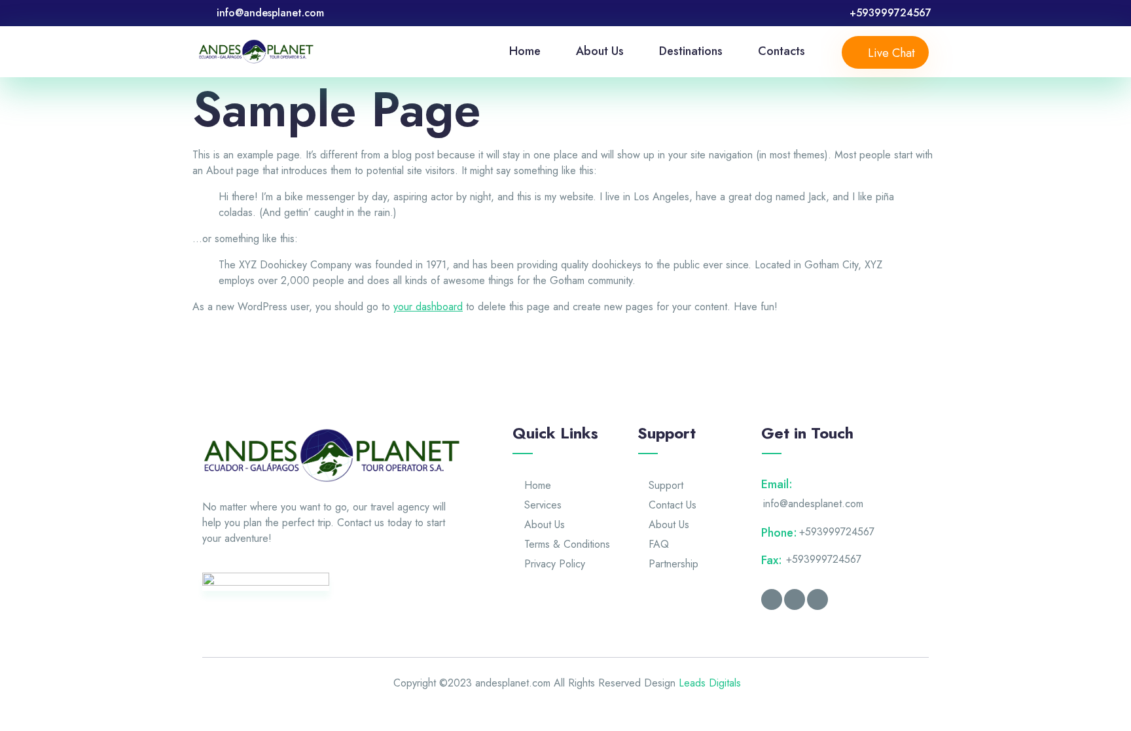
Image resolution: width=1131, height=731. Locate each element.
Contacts (781, 51)
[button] (885, 52)
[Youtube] (817, 599)
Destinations (691, 51)
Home (525, 51)
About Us (600, 51)
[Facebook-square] (771, 599)
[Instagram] (794, 599)
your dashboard (428, 306)
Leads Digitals (710, 682)
